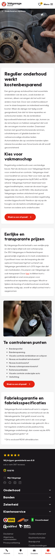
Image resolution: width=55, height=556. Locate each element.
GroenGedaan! (42, 520)
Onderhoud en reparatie (15, 11)
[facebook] (4, 482)
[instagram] (15, 482)
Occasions (34, 553)
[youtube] (9, 482)
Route (20, 553)
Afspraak (7, 553)
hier (27, 273)
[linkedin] (20, 482)
